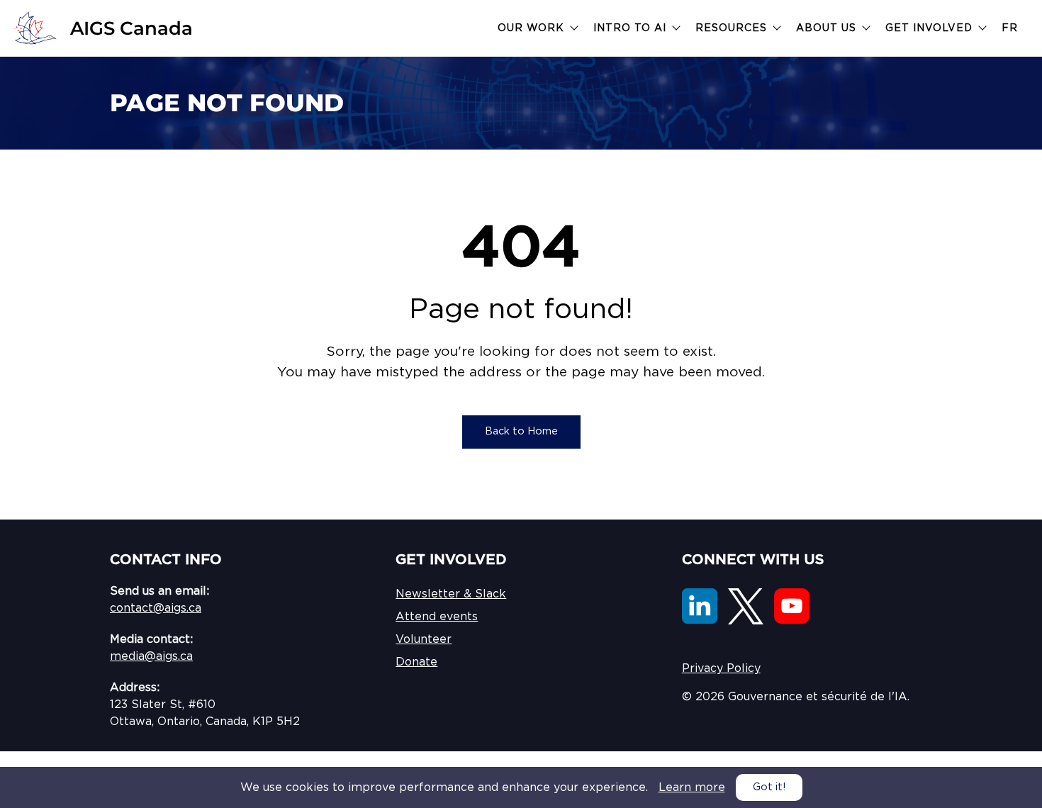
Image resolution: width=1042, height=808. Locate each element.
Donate (416, 662)
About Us (828, 28)
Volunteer (424, 639)
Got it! (769, 787)
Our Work (533, 28)
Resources (733, 28)
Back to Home (521, 431)
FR (1010, 28)
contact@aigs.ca (155, 608)
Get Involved (930, 28)
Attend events (437, 616)
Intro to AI (631, 28)
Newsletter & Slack (451, 594)
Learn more (692, 787)
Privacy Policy (721, 668)
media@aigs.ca (151, 656)
